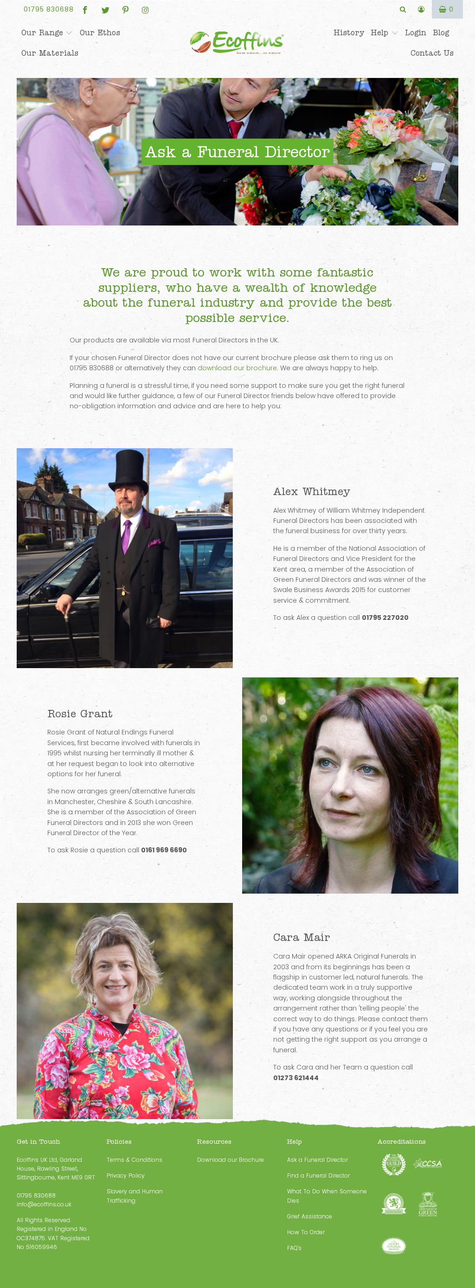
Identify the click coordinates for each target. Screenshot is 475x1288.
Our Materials (49, 53)
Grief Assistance (309, 1216)
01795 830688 (49, 9)
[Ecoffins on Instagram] (145, 9)
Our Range (43, 33)
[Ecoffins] (237, 44)
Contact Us (432, 53)
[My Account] (421, 9)
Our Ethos (100, 33)
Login (415, 33)
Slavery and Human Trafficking (135, 1195)
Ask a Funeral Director (317, 1160)
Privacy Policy (126, 1175)
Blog (441, 33)
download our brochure (237, 368)
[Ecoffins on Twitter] (104, 9)
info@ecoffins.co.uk (44, 1204)
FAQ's (294, 1248)
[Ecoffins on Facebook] (85, 9)
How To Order (306, 1232)
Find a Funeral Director (318, 1175)
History (349, 33)
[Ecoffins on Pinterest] (125, 9)
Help (381, 33)
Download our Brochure (230, 1160)
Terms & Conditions (134, 1160)
